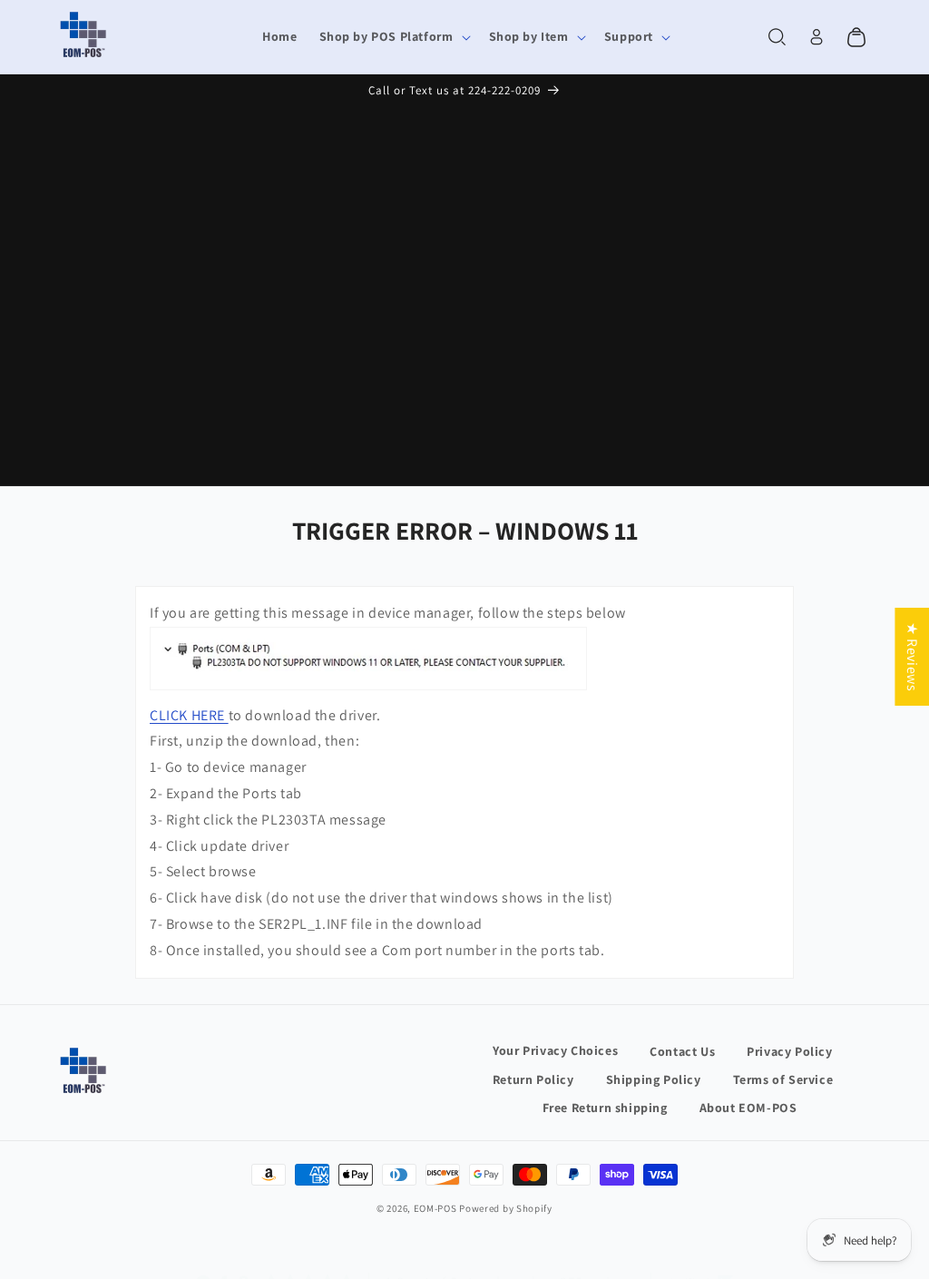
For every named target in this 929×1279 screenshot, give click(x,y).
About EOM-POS (748, 1107)
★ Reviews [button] (912, 656)
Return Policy (533, 1079)
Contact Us (682, 1051)
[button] (393, 36)
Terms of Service (783, 1079)
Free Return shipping (605, 1107)
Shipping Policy (653, 1079)
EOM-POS (435, 1208)
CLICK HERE (187, 715)
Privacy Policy (789, 1051)
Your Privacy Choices (555, 1050)
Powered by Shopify (506, 1208)
